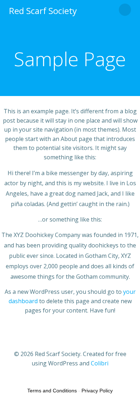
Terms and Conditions (52, 390)
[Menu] (125, 10)
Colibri (99, 363)
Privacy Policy (97, 390)
